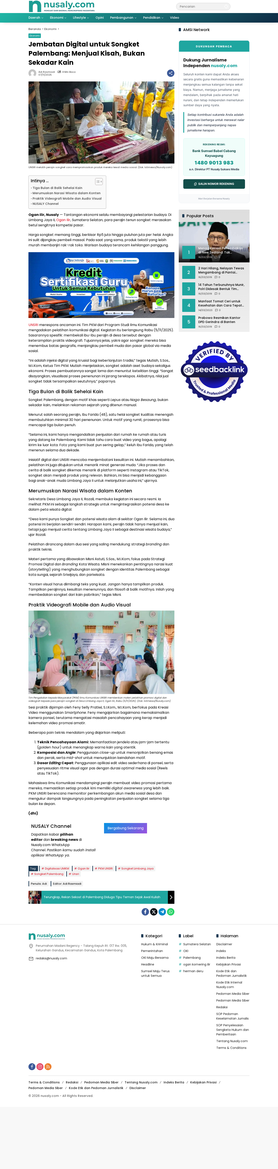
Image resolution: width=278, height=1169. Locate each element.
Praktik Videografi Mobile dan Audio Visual (67, 198)
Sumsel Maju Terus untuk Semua (155, 973)
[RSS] (48, 1066)
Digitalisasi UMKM (57, 868)
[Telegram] (162, 912)
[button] (226, 6)
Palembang (192, 957)
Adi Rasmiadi (46, 72)
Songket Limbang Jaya (137, 868)
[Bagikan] (170, 73)
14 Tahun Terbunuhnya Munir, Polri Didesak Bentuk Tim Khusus (221, 287)
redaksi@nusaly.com (51, 958)
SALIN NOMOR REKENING (216, 183)
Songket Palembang (48, 874)
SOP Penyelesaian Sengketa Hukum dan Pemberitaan (232, 1030)
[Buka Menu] (247, 6)
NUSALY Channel (46, 204)
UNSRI (33, 324)
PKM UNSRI (105, 868)
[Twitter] (153, 912)
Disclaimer (224, 944)
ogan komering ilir (196, 964)
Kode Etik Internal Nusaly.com (229, 984)
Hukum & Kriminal (154, 944)
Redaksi (222, 1007)
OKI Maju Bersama (155, 957)
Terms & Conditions (231, 1048)
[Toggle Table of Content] (97, 181)
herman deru (193, 971)
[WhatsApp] (170, 912)
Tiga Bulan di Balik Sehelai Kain (57, 188)
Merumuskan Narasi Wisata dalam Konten (67, 193)
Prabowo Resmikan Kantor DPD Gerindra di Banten (219, 320)
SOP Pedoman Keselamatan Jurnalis (232, 1016)
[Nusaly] (61, 6)
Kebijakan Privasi (228, 964)
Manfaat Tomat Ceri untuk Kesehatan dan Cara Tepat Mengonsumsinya (220, 303)
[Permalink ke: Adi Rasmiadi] (33, 73)
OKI (185, 951)
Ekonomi (35, 35)
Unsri (75, 874)
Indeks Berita (225, 957)
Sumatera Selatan (197, 944)
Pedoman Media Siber (232, 994)
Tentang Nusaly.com (232, 1041)
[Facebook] (145, 912)
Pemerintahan (152, 951)
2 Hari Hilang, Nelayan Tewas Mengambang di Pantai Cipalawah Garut (221, 270)
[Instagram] (39, 1066)
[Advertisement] (130, 1137)
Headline (147, 964)
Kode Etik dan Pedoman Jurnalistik (231, 973)
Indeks (221, 951)
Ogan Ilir (63, 219)
